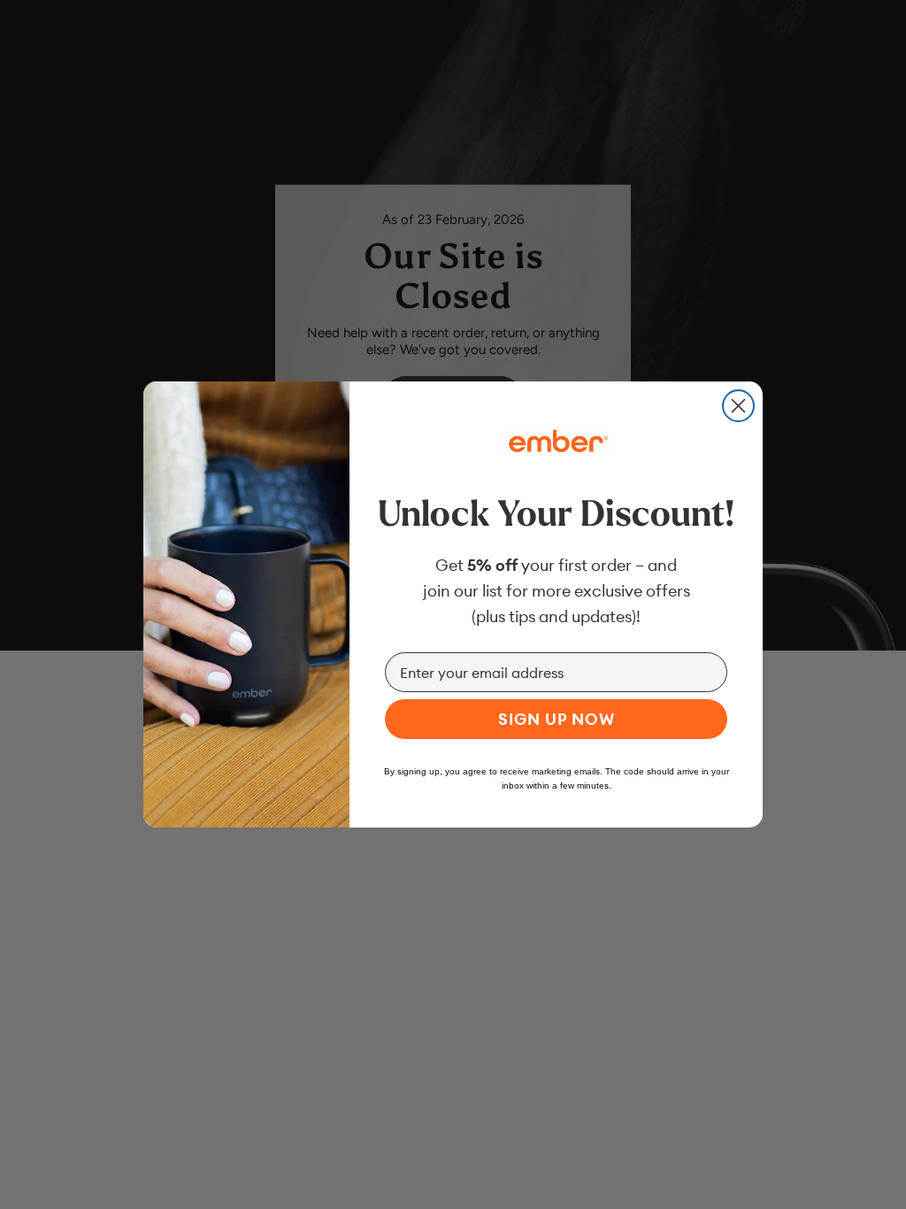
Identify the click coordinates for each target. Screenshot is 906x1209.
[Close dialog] (738, 405)
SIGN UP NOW (556, 719)
